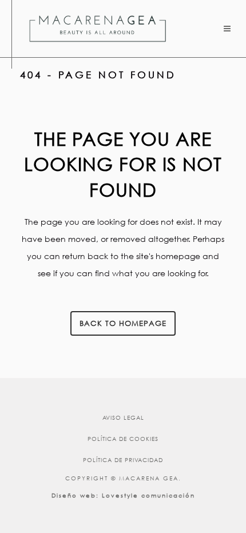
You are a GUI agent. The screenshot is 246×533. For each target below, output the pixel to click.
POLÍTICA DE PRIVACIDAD (123, 460)
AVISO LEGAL (123, 417)
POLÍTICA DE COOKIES (123, 439)
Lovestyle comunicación (148, 495)
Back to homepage (123, 323)
